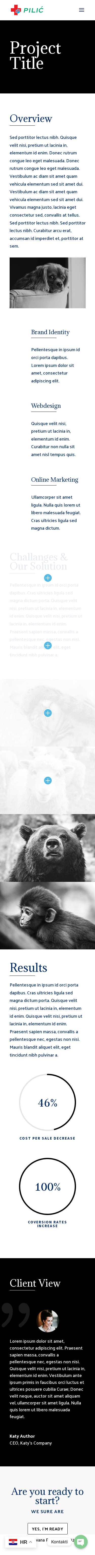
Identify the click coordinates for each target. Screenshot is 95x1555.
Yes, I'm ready (47, 1528)
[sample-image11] (47, 949)
